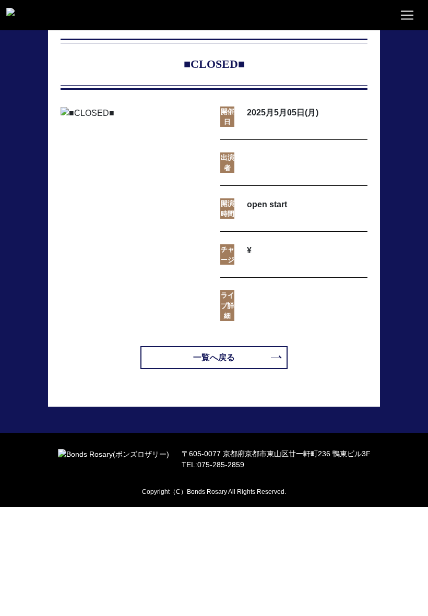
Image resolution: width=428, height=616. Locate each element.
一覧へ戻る (214, 357)
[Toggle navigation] (407, 15)
